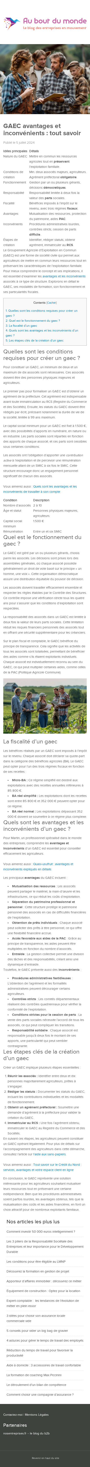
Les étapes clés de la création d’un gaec (35, 340)
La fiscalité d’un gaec (21, 326)
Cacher (51, 303)
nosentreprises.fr (14, 1433)
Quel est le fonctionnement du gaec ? (33, 321)
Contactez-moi (12, 1415)
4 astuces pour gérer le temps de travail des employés (45, 1340)
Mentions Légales (37, 1415)
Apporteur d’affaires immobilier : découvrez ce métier (44, 1281)
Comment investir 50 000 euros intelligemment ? (41, 1232)
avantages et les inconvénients (64, 276)
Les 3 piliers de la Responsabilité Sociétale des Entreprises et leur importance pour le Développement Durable (45, 1247)
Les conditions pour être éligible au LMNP (36, 1262)
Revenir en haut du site (45, 1458)
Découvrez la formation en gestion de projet (38, 1271)
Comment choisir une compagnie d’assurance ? (40, 1395)
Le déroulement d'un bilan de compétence (36, 1385)
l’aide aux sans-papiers (49, 1154)
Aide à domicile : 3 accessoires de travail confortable (44, 1365)
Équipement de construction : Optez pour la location (43, 1291)
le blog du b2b (40, 1433)
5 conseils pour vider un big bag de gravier (37, 1331)
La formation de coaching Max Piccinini (34, 1375)
